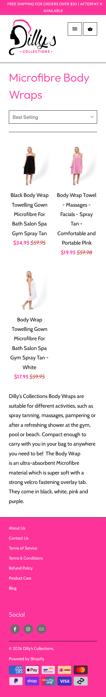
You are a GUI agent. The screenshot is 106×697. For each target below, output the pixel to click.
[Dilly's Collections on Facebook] (15, 629)
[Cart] (90, 29)
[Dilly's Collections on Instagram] (28, 629)
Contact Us (19, 538)
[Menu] (75, 29)
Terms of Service (23, 548)
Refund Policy (21, 568)
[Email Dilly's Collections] (41, 629)
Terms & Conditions (26, 558)
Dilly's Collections (38, 648)
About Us (17, 528)
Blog (12, 588)
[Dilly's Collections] (32, 41)
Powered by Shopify (26, 658)
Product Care (20, 578)
